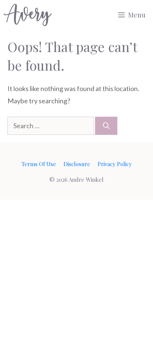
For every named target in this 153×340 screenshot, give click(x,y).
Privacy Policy (115, 164)
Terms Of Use (39, 164)
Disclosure (77, 164)
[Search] (106, 126)
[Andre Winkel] (28, 15)
